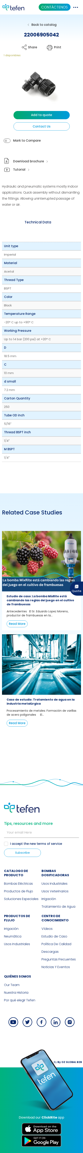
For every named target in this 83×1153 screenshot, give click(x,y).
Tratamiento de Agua (58, 906)
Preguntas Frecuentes (59, 959)
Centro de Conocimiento (55, 918)
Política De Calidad (56, 944)
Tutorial (19, 169)
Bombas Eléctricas (18, 883)
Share (32, 47)
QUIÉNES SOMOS (17, 976)
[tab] (38, 222)
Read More (17, 624)
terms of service (49, 844)
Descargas (50, 951)
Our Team (12, 985)
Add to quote (41, 115)
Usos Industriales (54, 883)
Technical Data (38, 222)
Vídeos (47, 928)
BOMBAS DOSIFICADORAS (55, 873)
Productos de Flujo (18, 891)
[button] (36, 86)
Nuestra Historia (16, 992)
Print (57, 47)
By (68, 1062)
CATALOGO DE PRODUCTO (16, 873)
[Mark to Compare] (7, 141)
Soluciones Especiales (21, 899)
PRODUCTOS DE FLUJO (17, 918)
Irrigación (49, 899)
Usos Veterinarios (55, 891)
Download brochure (28, 161)
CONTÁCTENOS (54, 7)
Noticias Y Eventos (56, 967)
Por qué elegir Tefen (19, 1000)
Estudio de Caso (54, 936)
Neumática (12, 936)
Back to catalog (44, 25)
